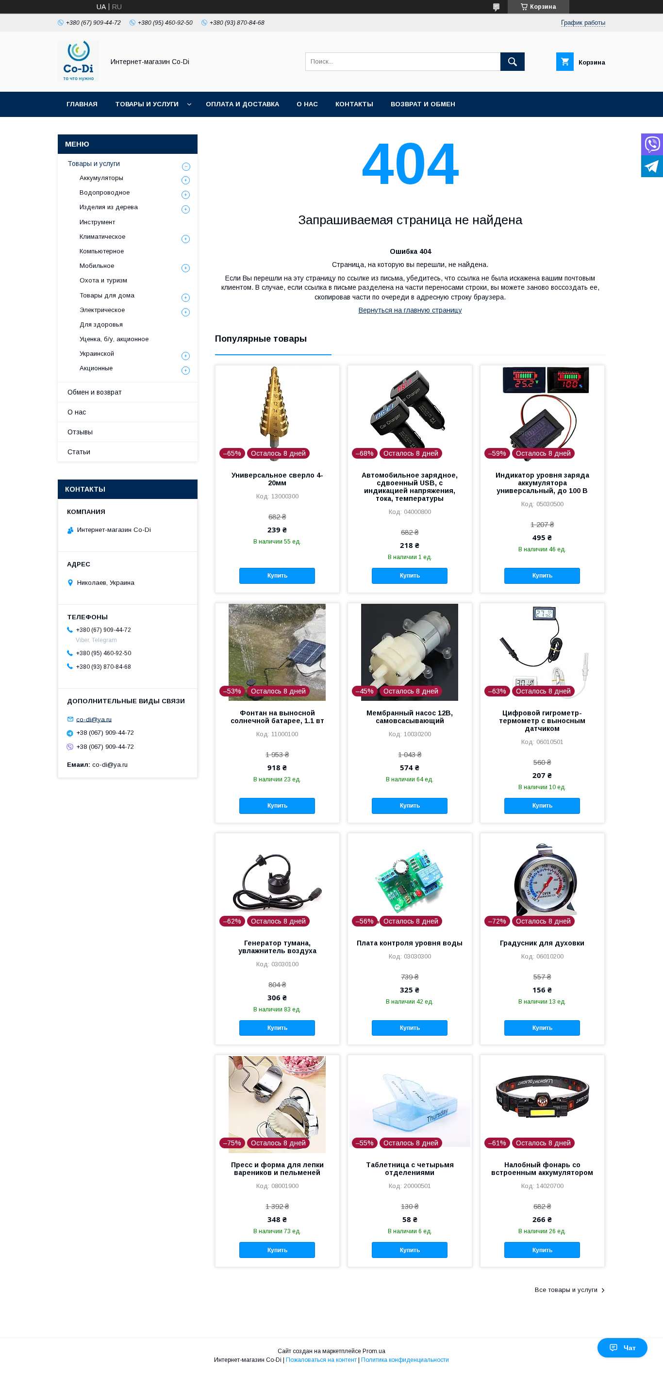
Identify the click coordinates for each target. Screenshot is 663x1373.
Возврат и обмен (423, 104)
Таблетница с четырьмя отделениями (410, 1168)
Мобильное (97, 265)
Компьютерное (102, 251)
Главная (82, 104)
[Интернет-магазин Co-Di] (78, 79)
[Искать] (512, 61)
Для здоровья (101, 324)
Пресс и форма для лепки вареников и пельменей (277, 1168)
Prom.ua (374, 1351)
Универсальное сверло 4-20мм (277, 479)
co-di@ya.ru (94, 719)
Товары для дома (107, 295)
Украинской (97, 353)
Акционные (96, 368)
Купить (277, 575)
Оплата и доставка (242, 104)
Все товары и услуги (566, 1289)
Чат (630, 1348)
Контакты (354, 104)
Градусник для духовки (542, 943)
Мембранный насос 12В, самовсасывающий (409, 717)
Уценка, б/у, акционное (114, 339)
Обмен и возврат (94, 392)
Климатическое (102, 236)
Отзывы (80, 432)
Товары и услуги (147, 104)
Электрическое (102, 310)
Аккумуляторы (101, 178)
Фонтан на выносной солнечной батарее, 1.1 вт (277, 717)
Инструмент (97, 222)
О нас (307, 104)
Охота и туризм (103, 280)
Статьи (78, 452)
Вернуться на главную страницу (410, 310)
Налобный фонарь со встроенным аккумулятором (542, 1168)
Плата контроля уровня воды (410, 943)
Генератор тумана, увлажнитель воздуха (277, 947)
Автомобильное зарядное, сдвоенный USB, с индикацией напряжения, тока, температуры (410, 486)
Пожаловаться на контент (321, 1359)
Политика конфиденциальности (405, 1359)
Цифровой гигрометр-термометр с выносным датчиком (542, 720)
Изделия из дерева (109, 207)
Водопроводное (105, 192)
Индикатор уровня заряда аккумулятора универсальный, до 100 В (542, 483)
